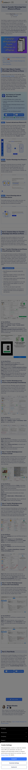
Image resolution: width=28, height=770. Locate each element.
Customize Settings (14, 763)
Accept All (14, 759)
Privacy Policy (4, 755)
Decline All (14, 767)
